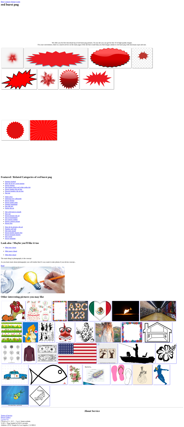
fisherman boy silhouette (13, 199)
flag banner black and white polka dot (17, 187)
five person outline (11, 219)
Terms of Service (6, 415)
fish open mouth (10, 231)
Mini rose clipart (10, 247)
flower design (9, 200)
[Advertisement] (92, 24)
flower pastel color (11, 202)
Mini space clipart (11, 251)
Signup (13, 2)
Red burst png (6, 65)
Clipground (10, 420)
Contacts (7, 2)
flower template (10, 238)
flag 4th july (9, 206)
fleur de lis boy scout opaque (14, 183)
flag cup (8, 214)
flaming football (10, 181)
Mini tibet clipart (10, 255)
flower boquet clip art (12, 216)
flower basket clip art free (13, 189)
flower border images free (13, 233)
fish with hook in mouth (13, 212)
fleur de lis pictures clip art (14, 227)
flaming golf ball (10, 229)
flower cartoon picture (12, 221)
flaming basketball (11, 204)
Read (2, 266)
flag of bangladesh (11, 218)
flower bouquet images (12, 235)
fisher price (9, 197)
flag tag (7, 193)
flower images (10, 185)
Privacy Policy (6, 417)
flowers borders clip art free (14, 191)
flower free (8, 223)
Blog (2, 2)
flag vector (8, 236)
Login (18, 2)
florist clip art (9, 208)
